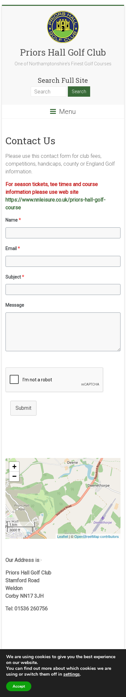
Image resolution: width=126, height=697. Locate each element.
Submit (23, 408)
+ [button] (14, 467)
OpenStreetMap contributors (96, 536)
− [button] (14, 476)
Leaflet (62, 536)
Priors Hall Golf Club (63, 52)
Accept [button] (19, 686)
